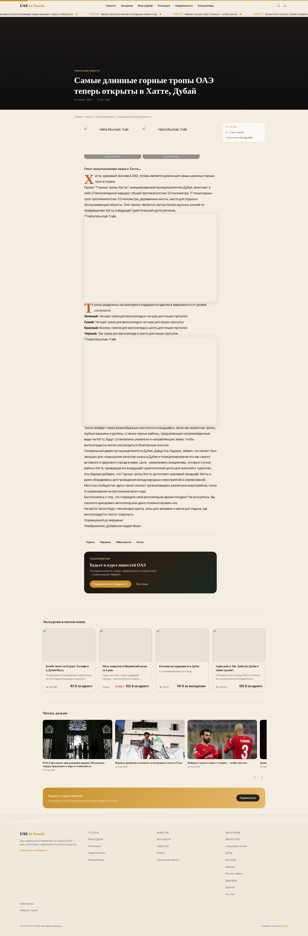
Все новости (164, 839)
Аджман (230, 887)
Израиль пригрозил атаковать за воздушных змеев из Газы (121, 14)
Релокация (164, 5)
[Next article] (262, 777)
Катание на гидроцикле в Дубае (179, 666)
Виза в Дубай (145, 5)
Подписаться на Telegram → (34, 850)
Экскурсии (127, 5)
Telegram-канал (29, 910)
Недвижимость (184, 5)
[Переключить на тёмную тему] (285, 6)
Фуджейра (231, 880)
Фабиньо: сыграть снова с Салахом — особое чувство (202, 14)
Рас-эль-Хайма (233, 873)
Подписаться (248, 797)
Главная (78, 116)
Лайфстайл (163, 846)
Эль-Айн (230, 894)
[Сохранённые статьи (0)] (278, 6)
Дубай (228, 852)
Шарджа (230, 866)
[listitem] (112, 143)
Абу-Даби (231, 859)
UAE (32, 833)
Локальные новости (105, 116)
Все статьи (142, 584)
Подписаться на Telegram (108, 584)
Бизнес (161, 852)
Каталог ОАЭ (232, 839)
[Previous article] (255, 777)
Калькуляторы (206, 5)
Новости (111, 5)
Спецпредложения (236, 846)
